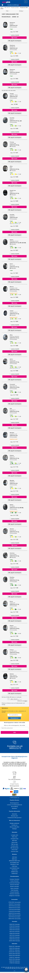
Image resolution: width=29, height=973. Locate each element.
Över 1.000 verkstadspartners (14, 779)
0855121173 (15, 748)
